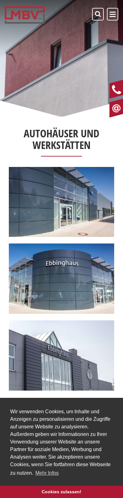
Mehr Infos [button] (47, 473)
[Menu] (112, 14)
